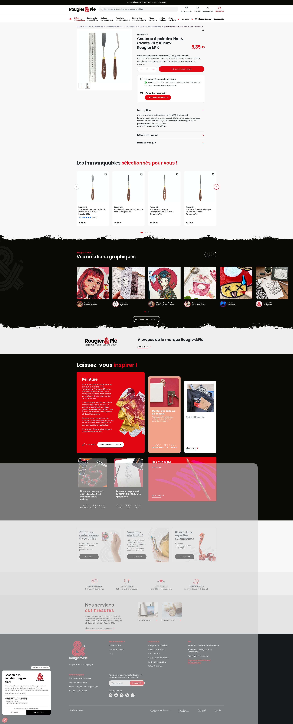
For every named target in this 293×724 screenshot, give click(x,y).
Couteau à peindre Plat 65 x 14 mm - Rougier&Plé (128, 210)
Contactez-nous (116, 649)
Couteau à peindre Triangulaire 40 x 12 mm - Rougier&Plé (162, 211)
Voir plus (141, 64)
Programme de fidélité (158, 658)
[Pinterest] (122, 695)
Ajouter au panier (183, 69)
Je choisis (89, 557)
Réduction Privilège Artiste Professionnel (200, 650)
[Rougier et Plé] (78, 650)
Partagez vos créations (146, 319)
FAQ (111, 654)
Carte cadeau (115, 645)
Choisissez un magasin (157, 97)
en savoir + (143, 347)
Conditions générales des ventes (160, 711)
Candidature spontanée (80, 678)
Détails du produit (147, 135)
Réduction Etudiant (156, 649)
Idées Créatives (155, 666)
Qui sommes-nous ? (78, 682)
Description (144, 110)
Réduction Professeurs (198, 656)
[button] (208, 9)
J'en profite (137, 557)
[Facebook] (110, 695)
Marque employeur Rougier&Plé (83, 687)
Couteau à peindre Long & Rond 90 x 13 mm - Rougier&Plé (198, 211)
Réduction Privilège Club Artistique (203, 645)
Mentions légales (76, 710)
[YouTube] (116, 695)
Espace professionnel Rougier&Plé (199, 661)
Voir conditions (127, 2)
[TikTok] (133, 695)
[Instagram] (127, 695)
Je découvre (184, 557)
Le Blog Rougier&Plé (157, 662)
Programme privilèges (158, 645)
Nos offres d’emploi (78, 691)
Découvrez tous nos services (98, 628)
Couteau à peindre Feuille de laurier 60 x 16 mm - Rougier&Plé (91, 211)
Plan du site (218, 711)
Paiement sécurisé (202, 711)
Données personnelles (183, 711)
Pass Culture (154, 654)
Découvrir (190, 448)
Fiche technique (146, 142)
